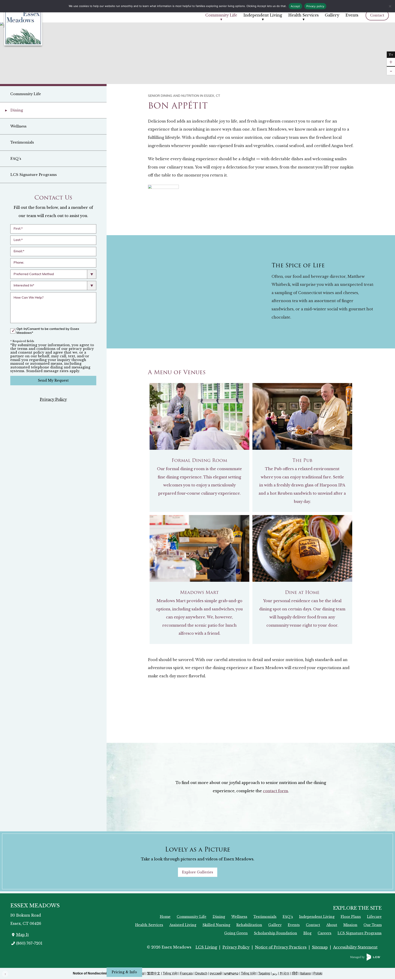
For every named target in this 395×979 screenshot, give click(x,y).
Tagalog (264, 973)
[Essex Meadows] (28, 27)
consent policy (31, 352)
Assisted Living (182, 925)
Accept (295, 6)
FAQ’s (15, 159)
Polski (317, 973)
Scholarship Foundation (275, 933)
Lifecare (374, 917)
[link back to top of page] (5, 974)
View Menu (345, 711)
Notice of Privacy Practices (281, 947)
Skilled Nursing (216, 925)
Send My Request (53, 380)
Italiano (305, 973)
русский (216, 973)
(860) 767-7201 (29, 943)
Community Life (221, 15)
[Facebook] (31, 955)
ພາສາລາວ (231, 973)
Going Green (236, 933)
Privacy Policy (53, 399)
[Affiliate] (365, 957)
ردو (274, 973)
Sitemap (320, 947)
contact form (275, 791)
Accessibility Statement (355, 947)
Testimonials (22, 142)
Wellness (18, 126)
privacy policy (81, 348)
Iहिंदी (295, 973)
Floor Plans (351, 917)
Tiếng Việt (170, 973)
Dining (16, 110)
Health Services (303, 15)
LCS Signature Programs (33, 175)
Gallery (332, 15)
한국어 (284, 973)
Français (186, 973)
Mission (350, 925)
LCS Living (206, 947)
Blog (307, 933)
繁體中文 (153, 973)
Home (165, 917)
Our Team (373, 925)
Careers (324, 933)
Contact (377, 15)
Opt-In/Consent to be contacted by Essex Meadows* (47, 331)
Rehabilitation (249, 925)
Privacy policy (315, 6)
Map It (22, 934)
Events (351, 15)
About (331, 925)
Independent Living (262, 15)
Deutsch (201, 973)
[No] (390, 6)
